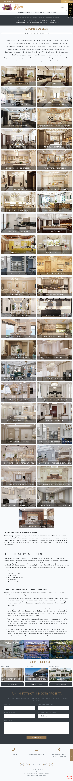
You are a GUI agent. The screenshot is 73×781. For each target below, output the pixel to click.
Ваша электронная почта (46, 704)
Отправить (36, 737)
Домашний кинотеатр (45, 55)
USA (36, 771)
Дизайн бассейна (29, 52)
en (66, 3)
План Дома (65, 58)
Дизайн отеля (56, 58)
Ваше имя (7, 704)
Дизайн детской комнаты (13, 52)
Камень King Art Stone (33, 49)
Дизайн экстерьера (61, 40)
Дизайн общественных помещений (38, 58)
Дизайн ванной (60, 49)
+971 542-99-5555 (8, 1)
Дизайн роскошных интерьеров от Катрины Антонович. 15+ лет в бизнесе (29, 40)
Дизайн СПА (40, 52)
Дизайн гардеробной (29, 55)
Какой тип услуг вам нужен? (47, 712)
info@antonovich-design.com (36, 754)
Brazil (44, 775)
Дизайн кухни (50, 52)
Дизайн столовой (48, 49)
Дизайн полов (16, 55)
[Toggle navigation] (62, 7)
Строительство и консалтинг (25, 61)
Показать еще (12, 684)
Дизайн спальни (29, 46)
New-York (39, 775)
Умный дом (57, 55)
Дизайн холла (51, 46)
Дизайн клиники (13, 49)
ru (66, 10)
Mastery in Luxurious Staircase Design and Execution (53, 61)
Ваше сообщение (10, 720)
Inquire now (67, 1)
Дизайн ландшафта (25, 43)
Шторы (22, 49)
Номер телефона (10, 712)
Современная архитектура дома (14, 58)
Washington (34, 775)
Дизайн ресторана (62, 52)
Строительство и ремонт (41, 43)
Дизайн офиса (41, 46)
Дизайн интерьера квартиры (13, 46)
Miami (28, 775)
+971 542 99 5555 (13, 755)
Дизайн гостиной (12, 43)
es (66, 6)
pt (66, 8)
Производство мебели (59, 43)
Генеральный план (9, 61)
